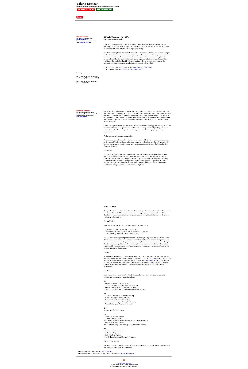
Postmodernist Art (82, 39)
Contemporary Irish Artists (142, 67)
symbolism (107, 132)
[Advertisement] (123, 28)
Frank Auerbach (150, 260)
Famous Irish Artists (127, 353)
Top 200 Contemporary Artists (132, 69)
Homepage (108, 351)
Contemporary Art (85, 42)
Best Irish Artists (81, 116)
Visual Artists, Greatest (124, 363)
